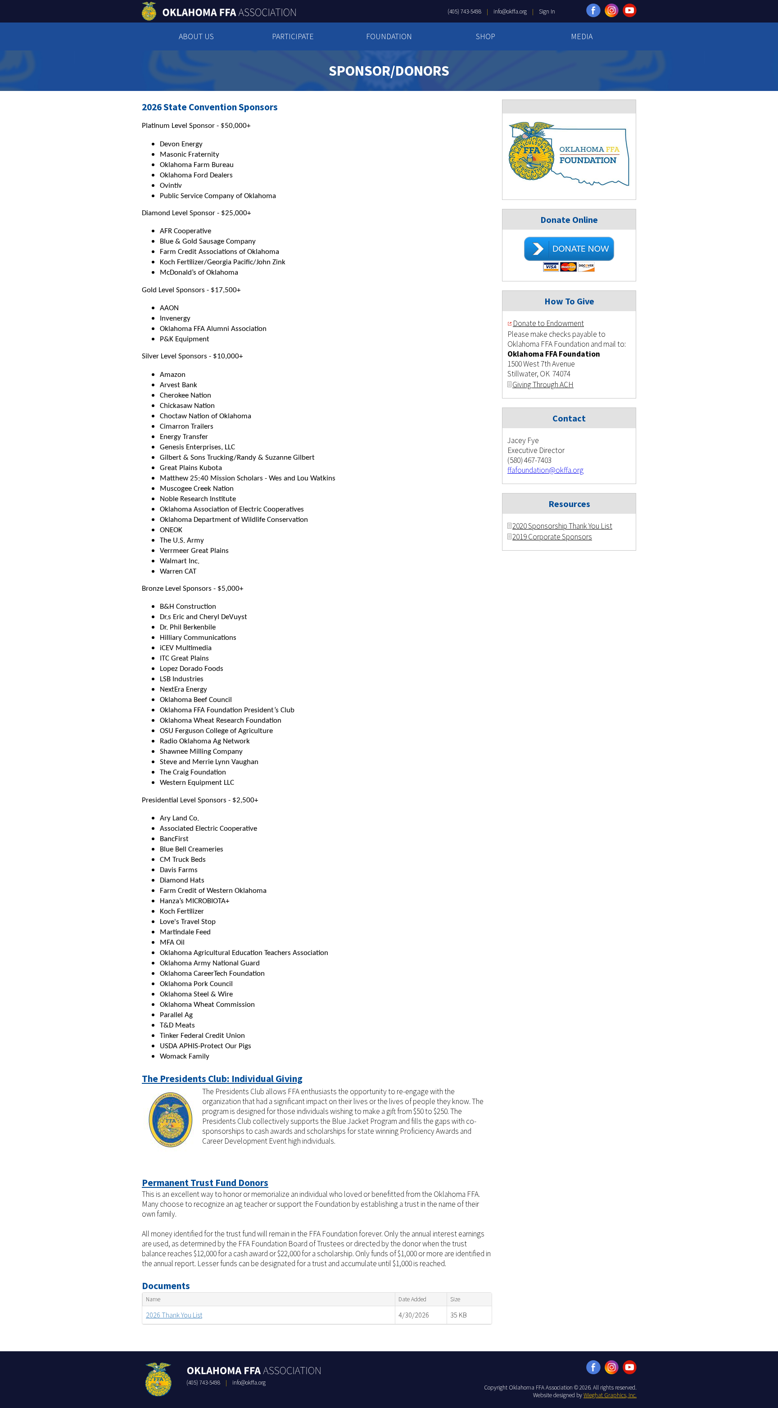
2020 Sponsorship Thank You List (562, 526)
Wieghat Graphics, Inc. (610, 1395)
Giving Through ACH (543, 384)
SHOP (485, 36)
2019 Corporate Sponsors (552, 537)
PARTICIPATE (293, 36)
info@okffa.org (510, 11)
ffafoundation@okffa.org (545, 470)
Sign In (547, 11)
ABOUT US (196, 36)
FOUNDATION (389, 36)
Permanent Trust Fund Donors (205, 1183)
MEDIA (582, 36)
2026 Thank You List (174, 1314)
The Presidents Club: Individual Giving (222, 1079)
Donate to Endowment (548, 323)
